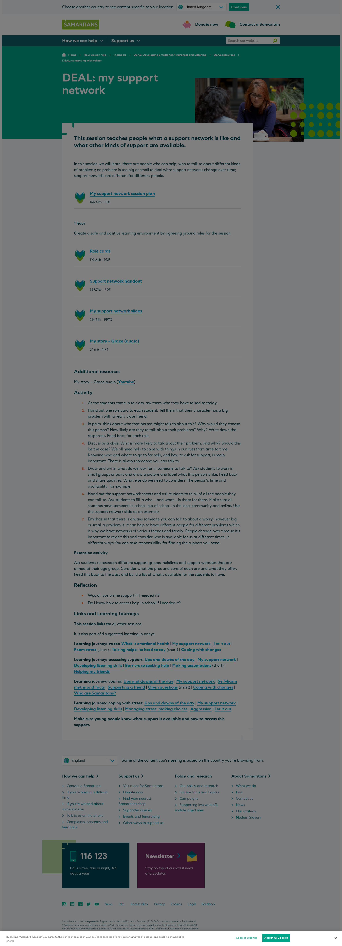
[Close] (335, 938)
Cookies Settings (246, 937)
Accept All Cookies (276, 937)
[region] (171, 938)
